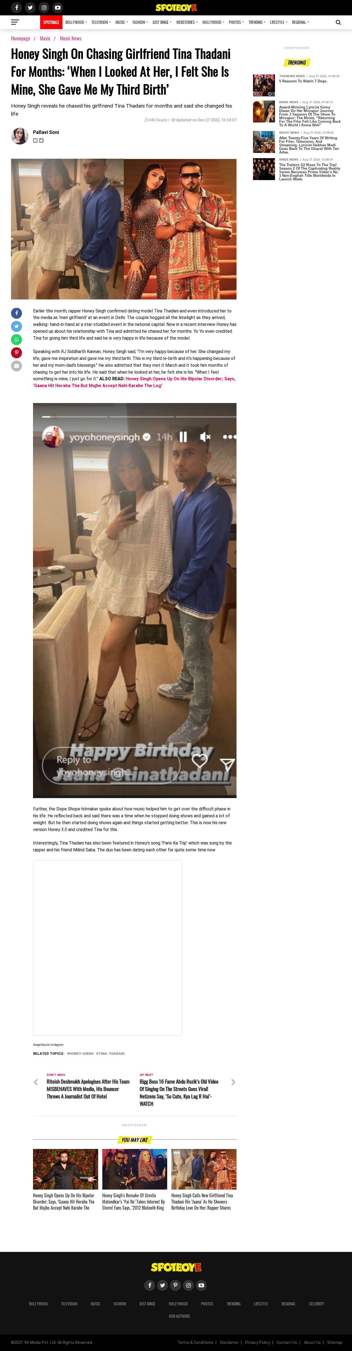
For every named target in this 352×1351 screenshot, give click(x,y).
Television (100, 22)
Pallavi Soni (46, 132)
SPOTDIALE (51, 22)
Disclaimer (229, 1342)
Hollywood (211, 22)
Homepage (20, 38)
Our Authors (179, 1316)
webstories (185, 22)
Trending (255, 22)
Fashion (139, 22)
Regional (299, 22)
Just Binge (161, 22)
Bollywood (74, 22)
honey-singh (81, 1054)
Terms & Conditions (195, 1342)
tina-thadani (111, 1054)
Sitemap (334, 1342)
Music (120, 22)
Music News (70, 38)
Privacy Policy (257, 1342)
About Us (312, 1342)
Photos (235, 22)
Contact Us (287, 1342)
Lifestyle (277, 22)
